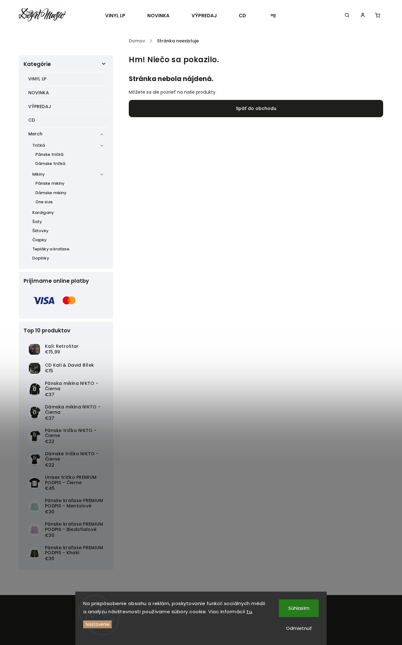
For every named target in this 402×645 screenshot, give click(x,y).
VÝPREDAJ (39, 106)
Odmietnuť (299, 628)
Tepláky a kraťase (50, 249)
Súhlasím (298, 608)
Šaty (37, 221)
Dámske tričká (50, 163)
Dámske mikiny (50, 192)
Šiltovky (40, 230)
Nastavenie (98, 624)
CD (31, 120)
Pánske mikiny (49, 183)
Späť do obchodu (256, 108)
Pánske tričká (49, 154)
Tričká (38, 145)
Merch (35, 134)
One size (44, 202)
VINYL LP (37, 79)
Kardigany (43, 212)
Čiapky (39, 240)
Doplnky (40, 258)
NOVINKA (38, 93)
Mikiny (38, 174)
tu (249, 611)
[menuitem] (120, 15)
